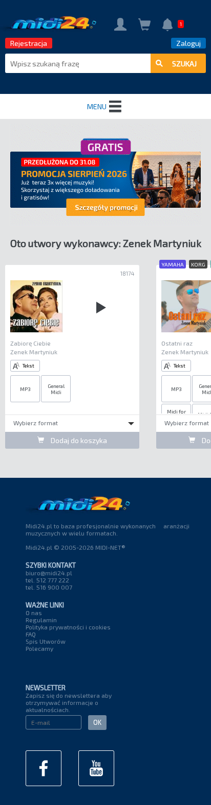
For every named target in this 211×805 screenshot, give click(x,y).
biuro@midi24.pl (49, 572)
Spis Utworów (46, 641)
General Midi (56, 389)
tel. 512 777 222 (47, 579)
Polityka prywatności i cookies (68, 626)
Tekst (28, 365)
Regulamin (41, 619)
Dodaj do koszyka (78, 440)
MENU (97, 106)
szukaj (184, 63)
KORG (198, 264)
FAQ (31, 634)
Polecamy (39, 648)
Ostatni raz (177, 343)
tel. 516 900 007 (49, 587)
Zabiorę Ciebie (30, 343)
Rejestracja (28, 43)
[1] (167, 25)
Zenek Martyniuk (33, 351)
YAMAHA (172, 264)
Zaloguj (188, 43)
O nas (34, 612)
